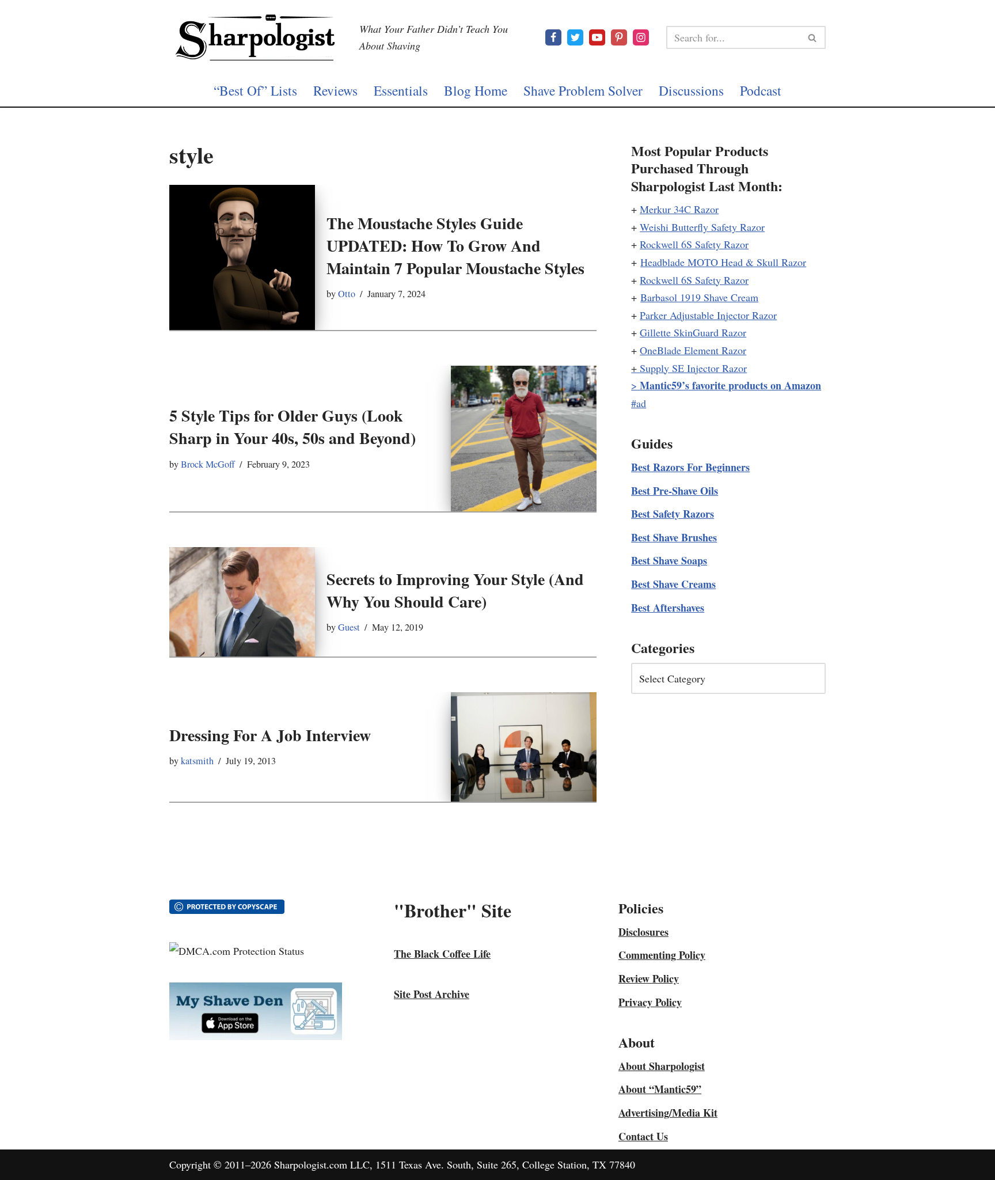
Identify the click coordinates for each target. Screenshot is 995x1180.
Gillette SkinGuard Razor (693, 332)
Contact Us (643, 1136)
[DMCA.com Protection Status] (236, 951)
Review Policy (648, 978)
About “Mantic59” (659, 1089)
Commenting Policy (661, 954)
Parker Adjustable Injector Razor (708, 315)
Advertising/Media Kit (667, 1112)
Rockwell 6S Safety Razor (694, 244)
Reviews (335, 90)
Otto (346, 293)
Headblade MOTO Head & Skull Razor (723, 262)
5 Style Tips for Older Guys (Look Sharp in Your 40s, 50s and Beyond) (292, 427)
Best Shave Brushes (674, 537)
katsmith (197, 760)
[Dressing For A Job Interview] (524, 747)
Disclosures (643, 931)
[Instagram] (641, 37)
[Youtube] (597, 37)
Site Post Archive (431, 994)
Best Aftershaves (667, 607)
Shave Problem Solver (583, 90)
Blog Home (475, 90)
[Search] (813, 37)
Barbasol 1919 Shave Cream (699, 297)
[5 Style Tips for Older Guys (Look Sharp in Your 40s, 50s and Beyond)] (524, 438)
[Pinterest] (619, 37)
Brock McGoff (208, 464)
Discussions (691, 90)
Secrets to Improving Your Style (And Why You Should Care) (455, 590)
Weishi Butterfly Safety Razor (702, 227)
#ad (638, 403)
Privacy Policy (650, 1002)
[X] (575, 37)
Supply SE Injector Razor (693, 368)
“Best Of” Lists (255, 90)
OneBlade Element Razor (693, 350)
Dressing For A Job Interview (270, 735)
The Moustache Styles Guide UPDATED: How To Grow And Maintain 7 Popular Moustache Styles (455, 245)
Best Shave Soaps (669, 560)
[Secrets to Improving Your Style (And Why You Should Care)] (242, 602)
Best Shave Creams (673, 583)
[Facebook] (553, 37)
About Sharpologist (661, 1065)
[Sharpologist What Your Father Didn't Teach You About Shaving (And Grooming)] (255, 37)
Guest (349, 627)
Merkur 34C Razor (679, 209)
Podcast (760, 90)
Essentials (401, 90)
